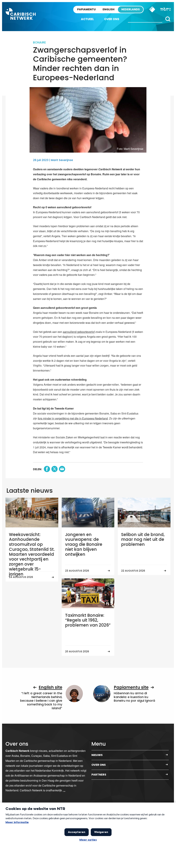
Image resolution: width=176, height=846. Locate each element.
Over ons (111, 19)
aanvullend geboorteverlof (79, 332)
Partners (98, 775)
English (108, 9)
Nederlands (130, 9)
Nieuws (97, 755)
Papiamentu (86, 9)
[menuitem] (87, 19)
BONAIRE (39, 42)
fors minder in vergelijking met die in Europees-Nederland (73, 418)
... (64, 790)
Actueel (87, 19)
